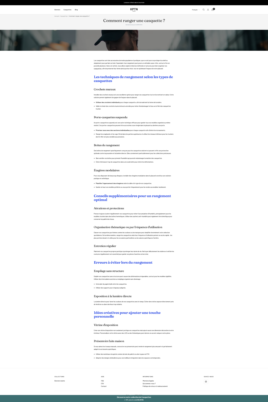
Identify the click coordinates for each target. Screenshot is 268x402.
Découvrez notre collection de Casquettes (134, 397)
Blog (76, 9)
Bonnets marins (59, 381)
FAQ (102, 381)
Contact (104, 386)
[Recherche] (204, 10)
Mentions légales (148, 381)
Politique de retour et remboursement (155, 386)
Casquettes (67, 9)
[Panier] (212, 10)
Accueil (56, 16)
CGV (102, 383)
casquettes (98, 68)
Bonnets (57, 9)
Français (195, 9)
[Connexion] (208, 10)
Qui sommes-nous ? (149, 383)
